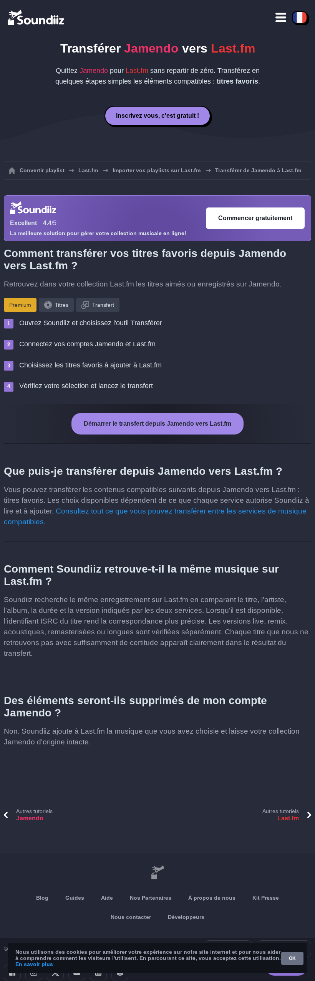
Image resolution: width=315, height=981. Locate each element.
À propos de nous (211, 898)
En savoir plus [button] (34, 964)
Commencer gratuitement (255, 218)
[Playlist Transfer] (36, 17)
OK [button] (292, 958)
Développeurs (186, 917)
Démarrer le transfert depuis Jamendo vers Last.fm (157, 423)
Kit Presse (265, 898)
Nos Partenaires (150, 898)
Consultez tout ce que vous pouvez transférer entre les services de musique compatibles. (155, 516)
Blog (42, 898)
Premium (20, 305)
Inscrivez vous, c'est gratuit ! (157, 115)
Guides (74, 898)
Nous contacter (131, 917)
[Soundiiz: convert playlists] (157, 872)
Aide (107, 898)
